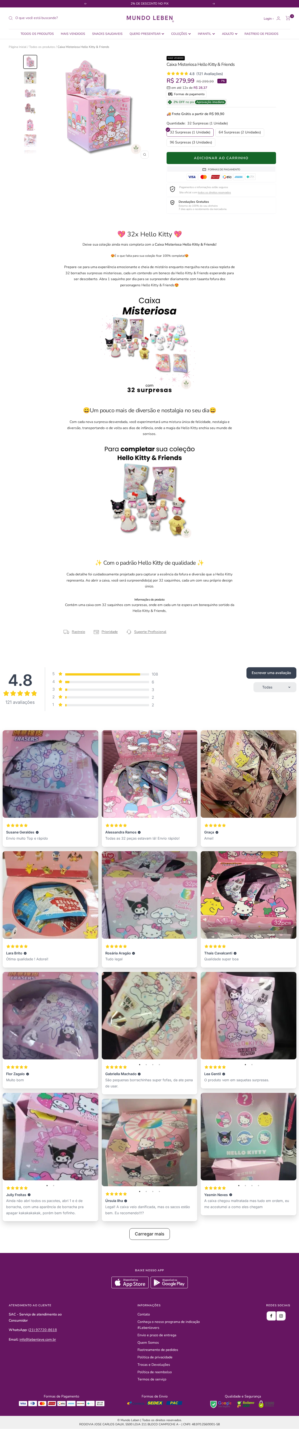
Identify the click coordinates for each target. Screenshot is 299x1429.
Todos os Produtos (37, 34)
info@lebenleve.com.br (37, 1339)
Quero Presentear (145, 34)
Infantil (204, 34)
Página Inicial (17, 47)
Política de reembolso (154, 1372)
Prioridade (110, 631)
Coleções (179, 34)
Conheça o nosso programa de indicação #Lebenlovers (168, 1324)
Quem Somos (148, 1342)
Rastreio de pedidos (261, 34)
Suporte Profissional (150, 631)
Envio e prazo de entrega (156, 1335)
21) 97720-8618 (43, 1330)
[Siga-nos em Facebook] (271, 1316)
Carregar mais (149, 1234)
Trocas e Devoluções (153, 1364)
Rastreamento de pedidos (157, 1349)
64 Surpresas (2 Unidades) (240, 132)
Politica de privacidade (154, 1357)
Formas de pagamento (189, 94)
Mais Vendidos (73, 34)
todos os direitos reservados (214, 192)
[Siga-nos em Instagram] (281, 1316)
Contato (143, 1314)
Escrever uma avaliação (271, 673)
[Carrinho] (288, 18)
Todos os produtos (42, 47)
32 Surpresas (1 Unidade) (190, 132)
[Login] (278, 18)
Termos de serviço (151, 1379)
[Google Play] (169, 1287)
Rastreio (78, 631)
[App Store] (130, 1287)
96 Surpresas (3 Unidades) (191, 142)
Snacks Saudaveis (107, 34)
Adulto (228, 34)
